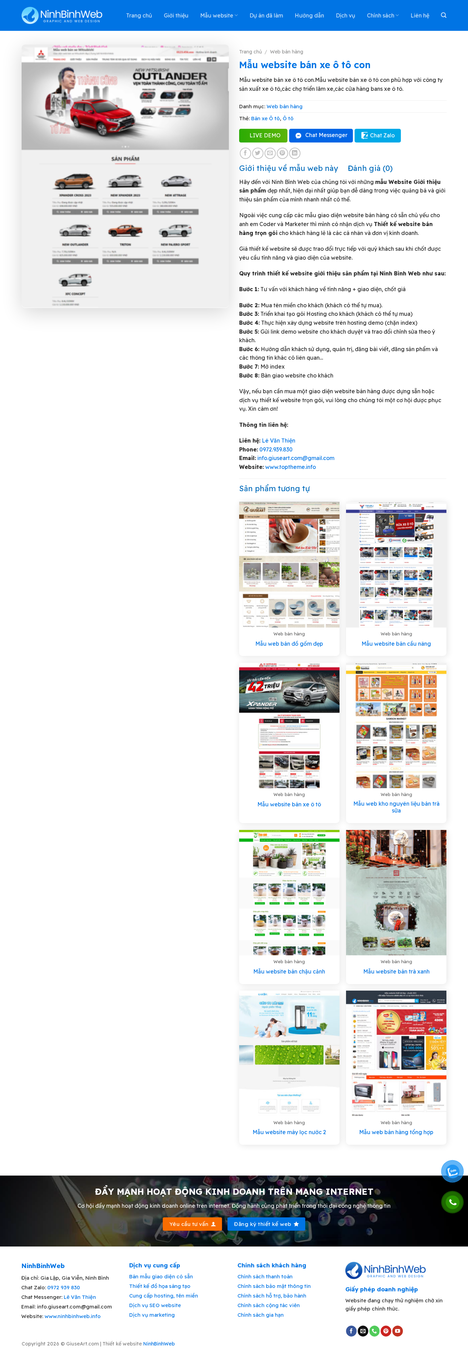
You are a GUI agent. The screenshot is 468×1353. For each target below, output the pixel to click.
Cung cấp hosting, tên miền (163, 1295)
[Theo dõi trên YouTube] (397, 1331)
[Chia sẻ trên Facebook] (245, 153)
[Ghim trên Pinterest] (282, 153)
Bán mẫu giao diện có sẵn (161, 1276)
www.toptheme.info (290, 466)
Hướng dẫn (309, 15)
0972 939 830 (63, 1287)
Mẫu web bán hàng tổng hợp (396, 1132)
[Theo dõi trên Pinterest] (386, 1331)
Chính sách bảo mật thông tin (274, 1286)
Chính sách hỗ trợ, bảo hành (271, 1295)
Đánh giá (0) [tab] (370, 168)
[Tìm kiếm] (443, 15)
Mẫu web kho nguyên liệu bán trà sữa (396, 807)
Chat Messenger (326, 135)
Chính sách (380, 15)
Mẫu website (216, 15)
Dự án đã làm (266, 15)
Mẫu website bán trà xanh (396, 971)
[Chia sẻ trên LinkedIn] (294, 153)
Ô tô (288, 118)
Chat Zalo (382, 135)
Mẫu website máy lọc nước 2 (289, 1132)
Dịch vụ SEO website (155, 1305)
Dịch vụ (345, 15)
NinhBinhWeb (159, 1344)
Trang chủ (139, 15)
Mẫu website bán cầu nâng (396, 643)
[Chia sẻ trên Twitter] (257, 153)
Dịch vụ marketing (152, 1315)
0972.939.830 (276, 449)
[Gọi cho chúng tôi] (374, 1331)
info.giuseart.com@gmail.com (295, 458)
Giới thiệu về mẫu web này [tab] (288, 168)
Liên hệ (419, 15)
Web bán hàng (286, 52)
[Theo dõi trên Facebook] (351, 1331)
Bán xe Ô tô (265, 118)
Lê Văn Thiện (278, 440)
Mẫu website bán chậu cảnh (289, 971)
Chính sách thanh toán (265, 1276)
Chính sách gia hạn (260, 1315)
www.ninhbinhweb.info (73, 1316)
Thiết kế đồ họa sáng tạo (159, 1286)
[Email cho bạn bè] (270, 153)
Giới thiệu (176, 15)
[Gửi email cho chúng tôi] (363, 1331)
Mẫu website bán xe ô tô (289, 804)
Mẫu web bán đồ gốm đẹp (289, 643)
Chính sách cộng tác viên (268, 1305)
